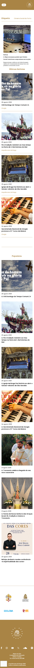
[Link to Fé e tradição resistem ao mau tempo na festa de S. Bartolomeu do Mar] (17, 133)
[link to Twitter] (18, 648)
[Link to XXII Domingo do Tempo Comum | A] (17, 92)
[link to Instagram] (7, 648)
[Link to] (17, 45)
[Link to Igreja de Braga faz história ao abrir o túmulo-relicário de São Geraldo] (17, 175)
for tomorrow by (17, 658)
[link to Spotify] (32, 648)
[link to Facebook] (1, 648)
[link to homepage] (29, 5)
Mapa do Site (17, 654)
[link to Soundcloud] (25, 648)
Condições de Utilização (17, 655)
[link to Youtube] (12, 648)
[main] (17, 293)
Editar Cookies (17, 657)
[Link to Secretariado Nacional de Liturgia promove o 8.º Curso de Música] (17, 217)
